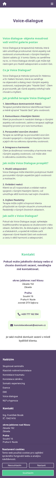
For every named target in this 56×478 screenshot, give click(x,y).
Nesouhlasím (14, 465)
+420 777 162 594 (29, 314)
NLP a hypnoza (10, 400)
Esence (6, 387)
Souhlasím (28, 472)
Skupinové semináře (13, 366)
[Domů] (7, 3)
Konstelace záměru (12, 379)
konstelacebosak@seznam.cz (30, 325)
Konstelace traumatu (13, 374)
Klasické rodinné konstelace (17, 370)
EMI (5, 391)
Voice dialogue (10, 396)
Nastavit (41, 465)
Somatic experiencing (14, 383)
